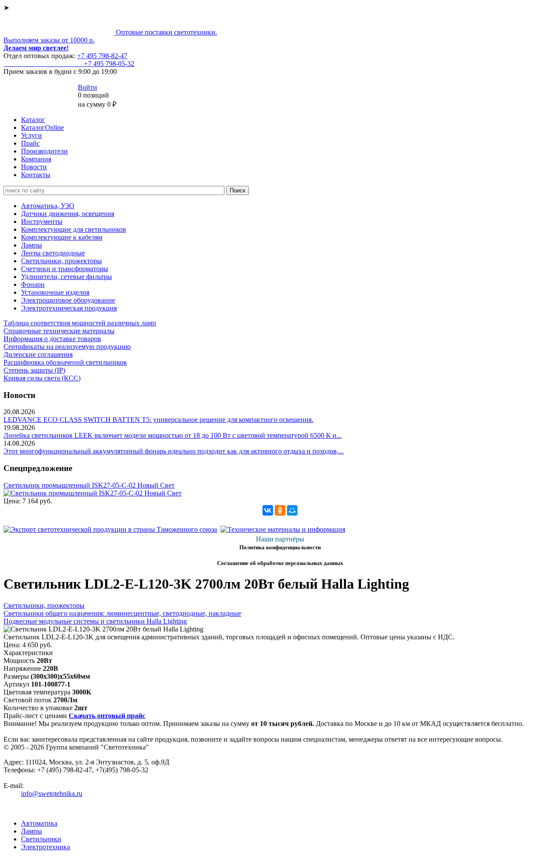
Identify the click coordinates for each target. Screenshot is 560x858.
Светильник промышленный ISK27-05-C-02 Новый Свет (89, 485)
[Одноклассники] (280, 510)
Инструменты (42, 221)
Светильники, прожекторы (61, 261)
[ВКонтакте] (267, 510)
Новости (34, 167)
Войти (87, 87)
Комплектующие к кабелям (61, 237)
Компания (36, 159)
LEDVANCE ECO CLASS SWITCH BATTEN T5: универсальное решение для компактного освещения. (158, 419)
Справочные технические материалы (59, 331)
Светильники (41, 839)
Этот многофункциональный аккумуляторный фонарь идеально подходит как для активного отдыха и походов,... (174, 451)
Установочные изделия (55, 292)
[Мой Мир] (292, 510)
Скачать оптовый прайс (107, 715)
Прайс (30, 143)
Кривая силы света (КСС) (42, 378)
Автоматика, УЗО (47, 205)
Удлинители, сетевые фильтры (66, 276)
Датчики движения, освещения (67, 213)
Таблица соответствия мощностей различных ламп (80, 323)
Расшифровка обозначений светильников (65, 362)
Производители (44, 151)
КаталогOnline (42, 127)
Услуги (31, 135)
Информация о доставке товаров (52, 338)
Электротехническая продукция (69, 308)
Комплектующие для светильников (73, 229)
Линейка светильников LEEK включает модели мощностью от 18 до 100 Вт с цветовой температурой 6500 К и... (173, 435)
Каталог (33, 119)
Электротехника (45, 847)
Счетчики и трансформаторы (64, 268)
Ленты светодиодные (53, 253)
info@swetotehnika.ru (51, 793)
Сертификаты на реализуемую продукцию (67, 346)
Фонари (33, 284)
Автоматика (39, 823)
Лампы (31, 245)
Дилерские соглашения (38, 354)
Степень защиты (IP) (34, 370)
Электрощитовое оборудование (68, 300)
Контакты (35, 174)
